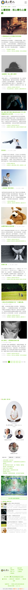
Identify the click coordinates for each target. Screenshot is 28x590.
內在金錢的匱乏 (10, 88)
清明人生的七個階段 (8, 468)
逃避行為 (4, 264)
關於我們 (20, 568)
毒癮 (12, 127)
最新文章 (4, 457)
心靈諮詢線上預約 (15, 165)
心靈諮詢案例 (22, 88)
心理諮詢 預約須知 (8, 188)
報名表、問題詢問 (15, 579)
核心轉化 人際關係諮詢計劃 (10, 340)
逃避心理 (22, 279)
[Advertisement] (14, 382)
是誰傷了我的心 (7, 471)
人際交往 (9, 51)
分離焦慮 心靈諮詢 (20, 317)
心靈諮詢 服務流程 (15, 202)
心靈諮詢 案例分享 (6, 501)
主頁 (11, 568)
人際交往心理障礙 (15, 51)
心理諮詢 (13, 49)
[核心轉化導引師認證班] (14, 495)
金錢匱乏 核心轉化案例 (9, 74)
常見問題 (9, 49)
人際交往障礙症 (23, 51)
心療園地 (20, 571)
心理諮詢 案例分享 (15, 87)
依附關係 (9, 317)
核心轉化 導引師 (6, 399)
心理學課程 (20, 569)
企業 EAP (12, 571)
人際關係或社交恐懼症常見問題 (11, 36)
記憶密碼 (13, 241)
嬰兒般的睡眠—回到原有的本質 (10, 470)
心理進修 (12, 573)
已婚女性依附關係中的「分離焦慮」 (13, 302)
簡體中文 (15, 588)
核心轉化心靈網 (10, 2)
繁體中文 (21, 588)
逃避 (12, 279)
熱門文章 (18, 457)
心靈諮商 (21, 165)
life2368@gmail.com (17, 576)
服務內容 (13, 163)
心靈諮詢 (14, 6)
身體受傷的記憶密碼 (7, 226)
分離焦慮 (13, 317)
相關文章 (11, 457)
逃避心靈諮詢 (16, 279)
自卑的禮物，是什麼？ (8, 460)
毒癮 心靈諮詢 (16, 127)
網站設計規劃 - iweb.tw (14, 585)
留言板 (3, 150)
